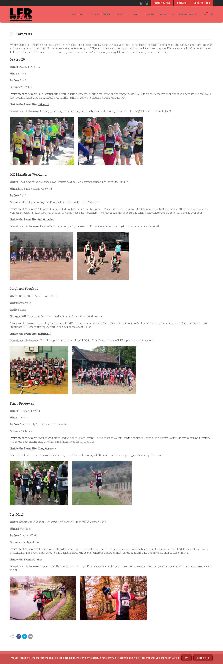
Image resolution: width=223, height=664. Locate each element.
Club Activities (100, 14)
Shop (135, 14)
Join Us (149, 14)
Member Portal (188, 14)
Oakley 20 (43, 104)
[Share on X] (24, 636)
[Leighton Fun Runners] (21, 14)
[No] (218, 657)
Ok (186, 657)
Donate (181, 3)
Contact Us (166, 14)
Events (121, 14)
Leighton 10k (202, 3)
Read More (203, 657)
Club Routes (162, 3)
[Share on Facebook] (18, 636)
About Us (77, 14)
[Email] (30, 636)
